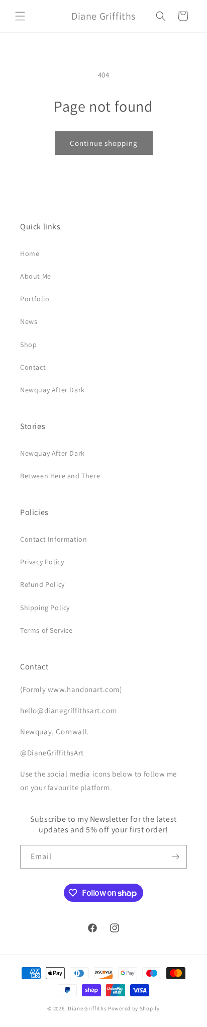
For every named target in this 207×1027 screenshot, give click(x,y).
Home (29, 253)
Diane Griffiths (87, 1008)
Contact (33, 367)
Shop (28, 344)
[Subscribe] (175, 857)
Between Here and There (60, 475)
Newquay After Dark (52, 389)
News (28, 321)
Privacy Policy (42, 561)
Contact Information (53, 539)
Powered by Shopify (134, 1008)
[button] (20, 16)
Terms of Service (46, 630)
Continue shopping (104, 143)
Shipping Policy (45, 607)
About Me (35, 276)
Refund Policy (42, 584)
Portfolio (34, 298)
